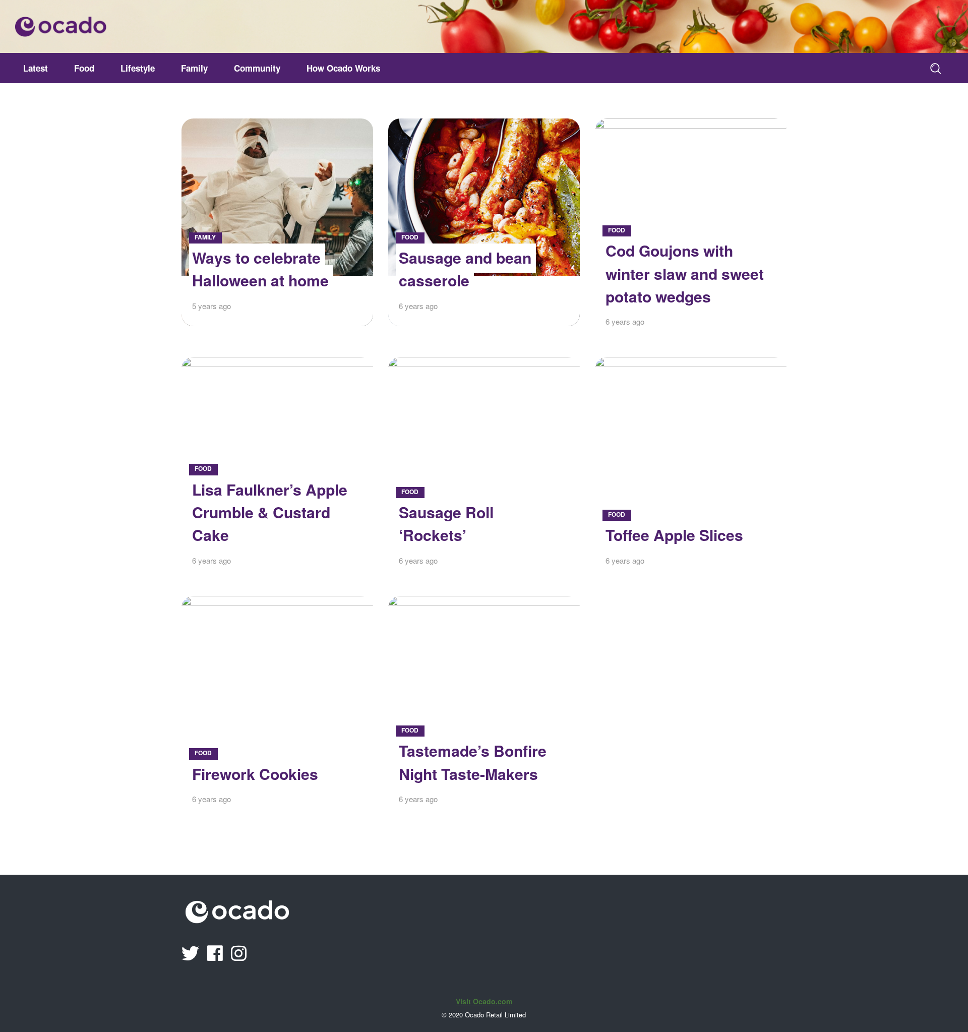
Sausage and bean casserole (465, 269)
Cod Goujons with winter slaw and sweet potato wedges (685, 273)
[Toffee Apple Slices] (690, 468)
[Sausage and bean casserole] (484, 222)
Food (409, 236)
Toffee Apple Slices (674, 534)
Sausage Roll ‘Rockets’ (446, 523)
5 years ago (211, 305)
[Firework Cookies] (277, 707)
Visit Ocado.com (484, 1001)
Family (205, 236)
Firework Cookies (255, 773)
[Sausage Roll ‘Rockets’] (484, 468)
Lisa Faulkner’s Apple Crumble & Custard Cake (269, 512)
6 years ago (418, 305)
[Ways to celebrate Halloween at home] (277, 222)
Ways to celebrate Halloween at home (260, 269)
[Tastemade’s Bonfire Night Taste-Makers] (484, 707)
